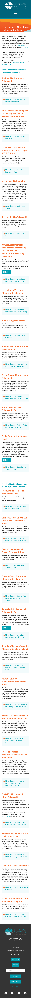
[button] (15, 14)
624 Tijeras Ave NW (15, 938)
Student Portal (20, 45)
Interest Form (6, 816)
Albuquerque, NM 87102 (15, 940)
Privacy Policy (15, 986)
